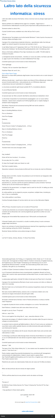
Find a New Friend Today (9, 73)
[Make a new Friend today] (7, 1)
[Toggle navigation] (52, 416)
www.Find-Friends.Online (31, 402)
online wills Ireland (27, 411)
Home (3, 416)
